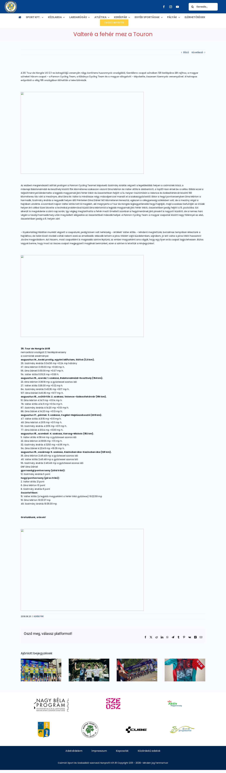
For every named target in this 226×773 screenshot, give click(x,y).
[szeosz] (113, 696)
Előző (186, 52)
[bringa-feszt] (182, 722)
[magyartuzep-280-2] (90, 722)
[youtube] (177, 6)
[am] (174, 696)
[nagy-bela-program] (51, 696)
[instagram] (170, 6)
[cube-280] (136, 722)
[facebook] (164, 6)
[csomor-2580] (44, 722)
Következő (197, 52)
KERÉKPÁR (39, 616)
